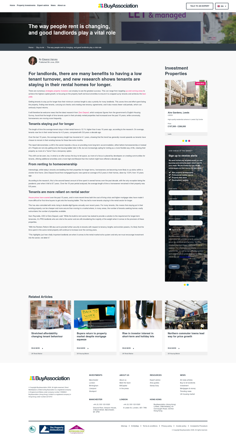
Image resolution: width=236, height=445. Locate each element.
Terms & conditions (150, 426)
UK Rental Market (36, 353)
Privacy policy (166, 426)
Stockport (92, 391)
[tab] (183, 141)
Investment (184, 385)
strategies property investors (56, 90)
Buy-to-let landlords (187, 382)
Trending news (185, 391)
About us (61, 5)
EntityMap (135, 426)
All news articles (186, 380)
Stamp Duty (154, 385)
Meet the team (125, 382)
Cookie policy (181, 426)
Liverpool (92, 388)
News (53, 5)
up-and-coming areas (134, 90)
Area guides (154, 382)
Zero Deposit (84, 112)
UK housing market (187, 394)
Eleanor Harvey (50, 59)
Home (12, 5)
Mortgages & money (188, 388)
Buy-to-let (40, 47)
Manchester (93, 380)
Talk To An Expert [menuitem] (199, 6)
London (92, 382)
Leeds (170, 115)
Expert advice (43, 5)
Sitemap (124, 426)
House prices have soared (39, 197)
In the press (124, 388)
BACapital (123, 385)
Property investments (26, 5)
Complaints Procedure (198, 426)
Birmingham (93, 385)
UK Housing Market (83, 353)
